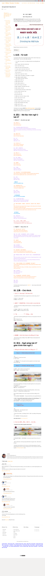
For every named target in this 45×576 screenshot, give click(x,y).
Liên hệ (4, 530)
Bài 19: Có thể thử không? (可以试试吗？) (8, 34)
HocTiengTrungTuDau (20, 447)
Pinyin (25, 543)
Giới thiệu (4, 529)
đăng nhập (7, 519)
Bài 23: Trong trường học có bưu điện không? (8, 49)
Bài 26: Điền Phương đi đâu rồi (8, 60)
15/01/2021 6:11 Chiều (9, 505)
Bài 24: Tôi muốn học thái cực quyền (8, 53)
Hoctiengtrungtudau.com (22, 553)
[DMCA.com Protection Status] (22, 555)
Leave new (10, 461)
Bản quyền (4, 532)
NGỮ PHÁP (15, 534)
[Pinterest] (39, 1)
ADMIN (8, 454)
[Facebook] (35, 1)
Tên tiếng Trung (5, 546)
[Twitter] (37, 1)
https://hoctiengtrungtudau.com (11, 455)
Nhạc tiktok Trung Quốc (33, 546)
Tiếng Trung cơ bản (11, 543)
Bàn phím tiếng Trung (19, 543)
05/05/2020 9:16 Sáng (9, 474)
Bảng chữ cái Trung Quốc (31, 543)
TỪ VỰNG (15, 533)
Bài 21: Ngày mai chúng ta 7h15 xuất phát (8, 41)
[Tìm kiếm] (43, 3)
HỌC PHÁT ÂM (16, 529)
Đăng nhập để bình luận (6, 470)
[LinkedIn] (40, 1)
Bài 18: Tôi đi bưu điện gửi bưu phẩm (8, 30)
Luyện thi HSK (4, 543)
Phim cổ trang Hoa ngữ (24, 546)
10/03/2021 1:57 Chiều (8, 512)
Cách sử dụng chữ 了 (24, 418)
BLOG (14, 537)
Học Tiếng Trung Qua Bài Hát (14, 546)
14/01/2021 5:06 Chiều (8, 482)
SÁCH (14, 536)
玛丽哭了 (29, 285)
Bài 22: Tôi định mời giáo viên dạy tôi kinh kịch (8, 45)
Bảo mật (4, 533)
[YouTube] (42, 1)
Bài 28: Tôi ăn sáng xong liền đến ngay (8, 67)
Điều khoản (5, 535)
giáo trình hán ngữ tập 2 (30, 108)
